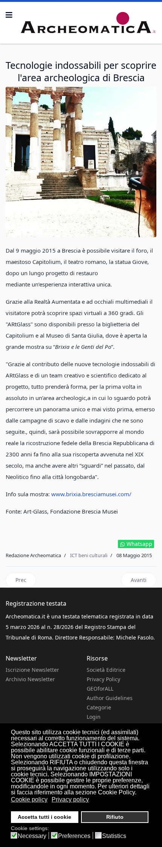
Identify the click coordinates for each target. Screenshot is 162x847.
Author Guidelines (110, 698)
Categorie (99, 707)
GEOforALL (100, 688)
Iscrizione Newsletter (32, 669)
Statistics (114, 836)
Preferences (74, 836)
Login (94, 716)
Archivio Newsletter (30, 679)
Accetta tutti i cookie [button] (44, 817)
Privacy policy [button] (70, 799)
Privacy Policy (103, 679)
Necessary (32, 836)
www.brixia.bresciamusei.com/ (91, 494)
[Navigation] (9, 15)
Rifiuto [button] (115, 817)
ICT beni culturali (88, 555)
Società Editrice (106, 669)
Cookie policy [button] (29, 799)
